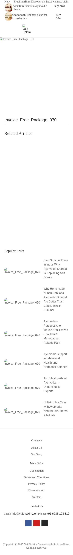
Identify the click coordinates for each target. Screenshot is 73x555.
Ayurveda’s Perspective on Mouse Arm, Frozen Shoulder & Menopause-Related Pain (56, 332)
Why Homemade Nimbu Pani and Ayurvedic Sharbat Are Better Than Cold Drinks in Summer (55, 299)
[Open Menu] (6, 29)
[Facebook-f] (28, 523)
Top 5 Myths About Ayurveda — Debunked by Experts (55, 385)
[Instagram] (44, 523)
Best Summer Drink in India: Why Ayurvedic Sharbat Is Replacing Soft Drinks (56, 269)
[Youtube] (36, 523)
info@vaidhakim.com (25, 513)
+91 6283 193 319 (58, 513)
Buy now (59, 5)
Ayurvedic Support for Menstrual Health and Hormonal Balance (55, 360)
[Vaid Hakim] (27, 28)
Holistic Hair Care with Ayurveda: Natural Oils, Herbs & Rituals (56, 409)
